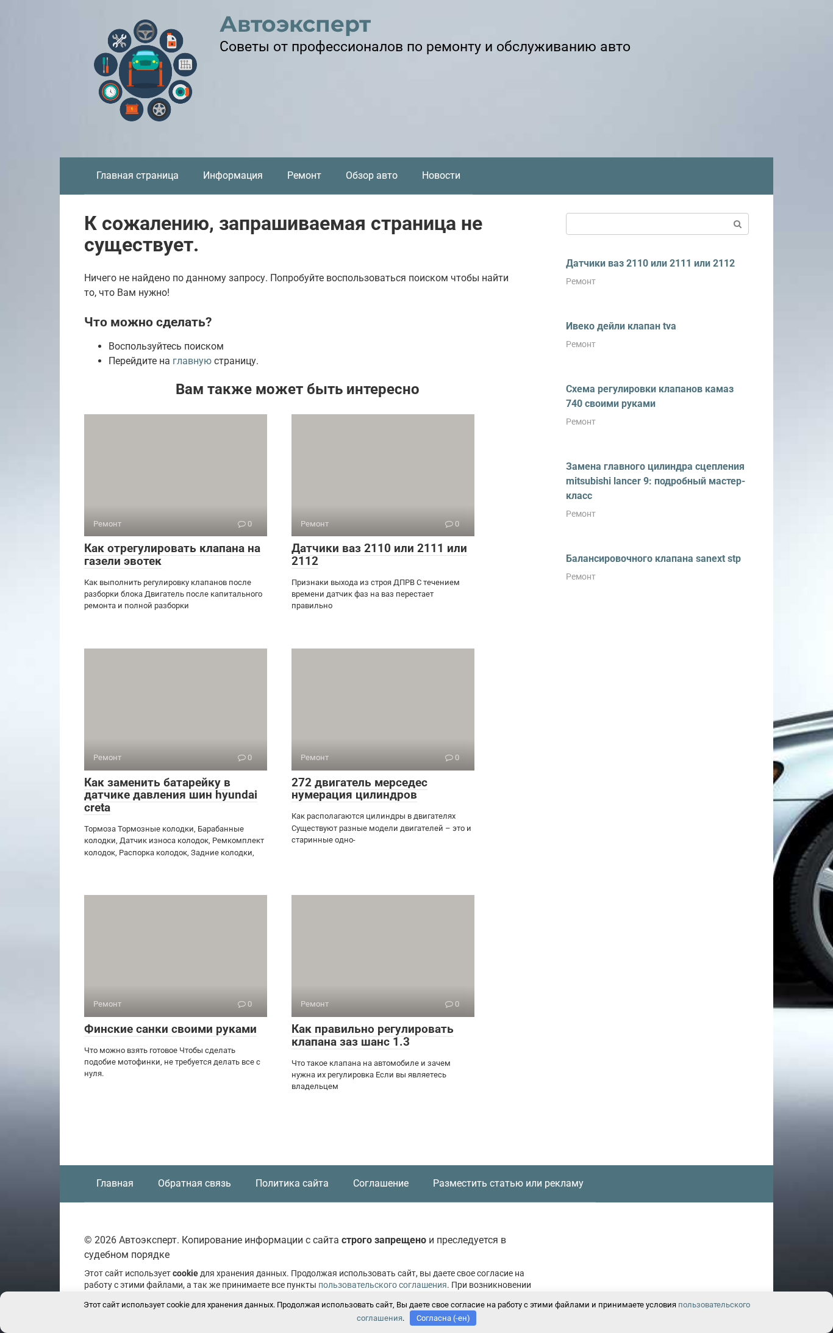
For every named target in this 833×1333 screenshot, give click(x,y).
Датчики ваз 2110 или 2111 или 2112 (379, 554)
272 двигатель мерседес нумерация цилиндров (359, 788)
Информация (233, 175)
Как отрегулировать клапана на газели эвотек (172, 554)
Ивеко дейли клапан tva (621, 326)
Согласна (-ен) (443, 1318)
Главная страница (137, 175)
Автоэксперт (295, 23)
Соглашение (381, 1183)
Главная (115, 1183)
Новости (441, 175)
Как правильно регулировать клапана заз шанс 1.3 (372, 1035)
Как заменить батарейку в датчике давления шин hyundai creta (170, 795)
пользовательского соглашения (382, 1285)
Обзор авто (372, 175)
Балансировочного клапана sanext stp (653, 558)
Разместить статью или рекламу (508, 1183)
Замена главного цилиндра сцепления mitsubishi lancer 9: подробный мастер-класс (655, 481)
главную (192, 361)
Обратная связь (194, 1183)
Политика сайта (292, 1183)
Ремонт (304, 175)
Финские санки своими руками (170, 1029)
